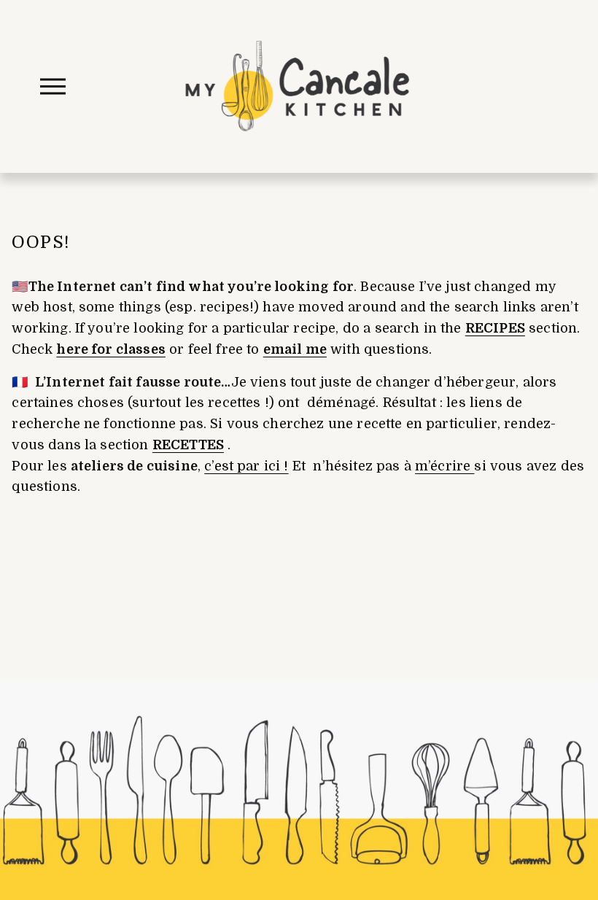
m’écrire (444, 466)
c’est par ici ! (246, 466)
